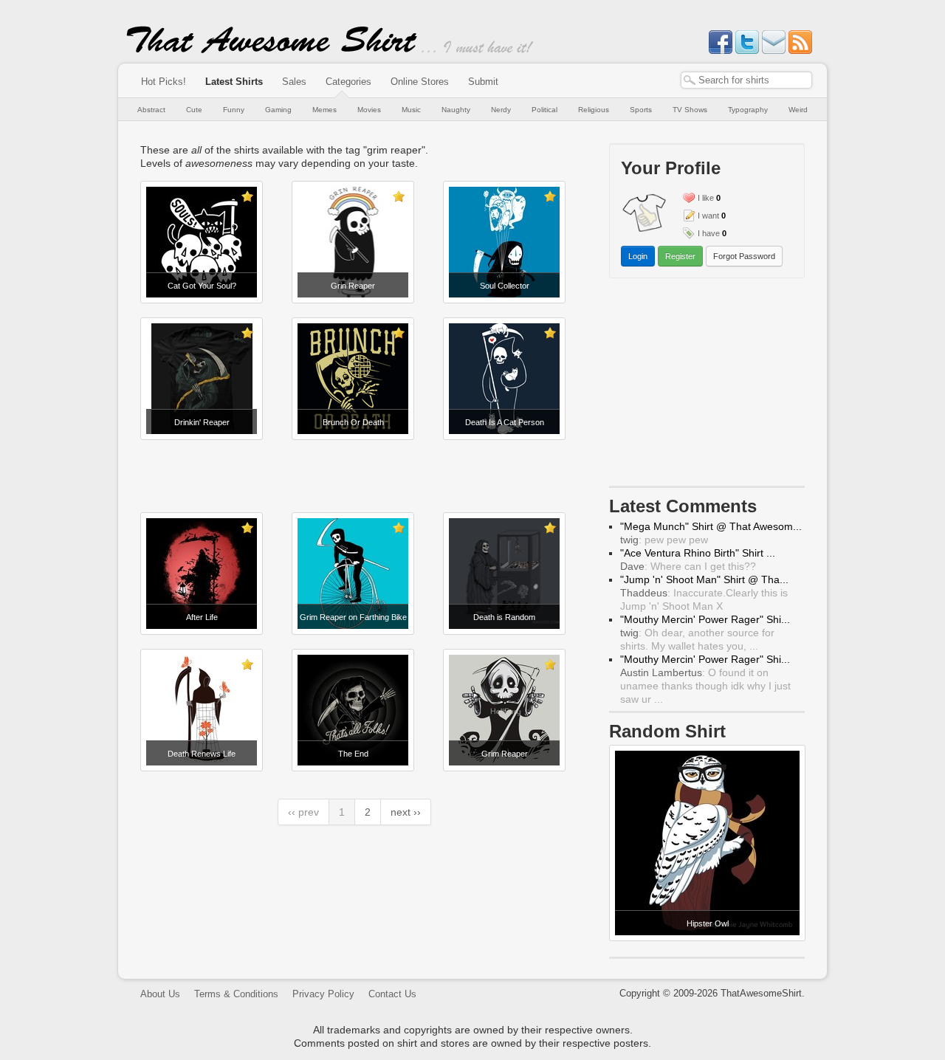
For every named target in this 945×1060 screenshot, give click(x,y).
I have (709, 233)
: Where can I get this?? (688, 566)
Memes (324, 110)
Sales (294, 81)
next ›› (406, 812)
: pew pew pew (664, 540)
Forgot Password (744, 256)
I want (708, 215)
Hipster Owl (708, 923)
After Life (202, 617)
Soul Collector (504, 285)
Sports (641, 110)
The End (353, 753)
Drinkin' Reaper (202, 422)
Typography (748, 110)
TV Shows (690, 110)
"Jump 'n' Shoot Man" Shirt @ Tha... (704, 579)
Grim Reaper (504, 753)
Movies (369, 110)
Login (637, 256)
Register (680, 256)
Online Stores (420, 81)
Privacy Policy (323, 993)
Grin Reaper (353, 285)
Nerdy (501, 110)
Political (544, 110)
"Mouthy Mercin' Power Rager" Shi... (705, 619)
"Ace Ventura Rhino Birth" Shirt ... (697, 553)
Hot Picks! (163, 81)
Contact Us (392, 993)
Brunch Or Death (353, 422)
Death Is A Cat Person (504, 422)
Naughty (455, 110)
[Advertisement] (354, 476)
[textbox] (746, 80)
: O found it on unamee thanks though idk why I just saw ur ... (705, 686)
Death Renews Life (202, 753)
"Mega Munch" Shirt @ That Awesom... (711, 526)
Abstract (151, 110)
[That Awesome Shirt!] (272, 50)
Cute (194, 110)
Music (411, 110)
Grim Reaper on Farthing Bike (353, 617)
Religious (593, 110)
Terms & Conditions (236, 993)
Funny (233, 110)
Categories (348, 81)
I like (706, 197)
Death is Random (504, 617)
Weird (798, 110)
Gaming (278, 110)
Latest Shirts (234, 81)
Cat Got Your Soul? (202, 285)
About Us (160, 993)
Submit (483, 81)
